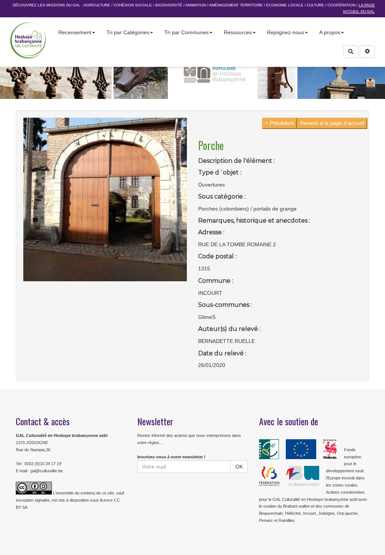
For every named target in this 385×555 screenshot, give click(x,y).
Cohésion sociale (133, 5)
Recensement (74, 32)
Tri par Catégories (127, 32)
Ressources (238, 32)
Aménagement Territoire (236, 5)
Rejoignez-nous (285, 32)
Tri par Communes (186, 32)
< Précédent (279, 123)
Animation (195, 5)
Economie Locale (284, 5)
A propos (329, 32)
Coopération (341, 5)
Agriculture (96, 5)
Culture (315, 5)
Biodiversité (168, 5)
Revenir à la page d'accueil (332, 123)
